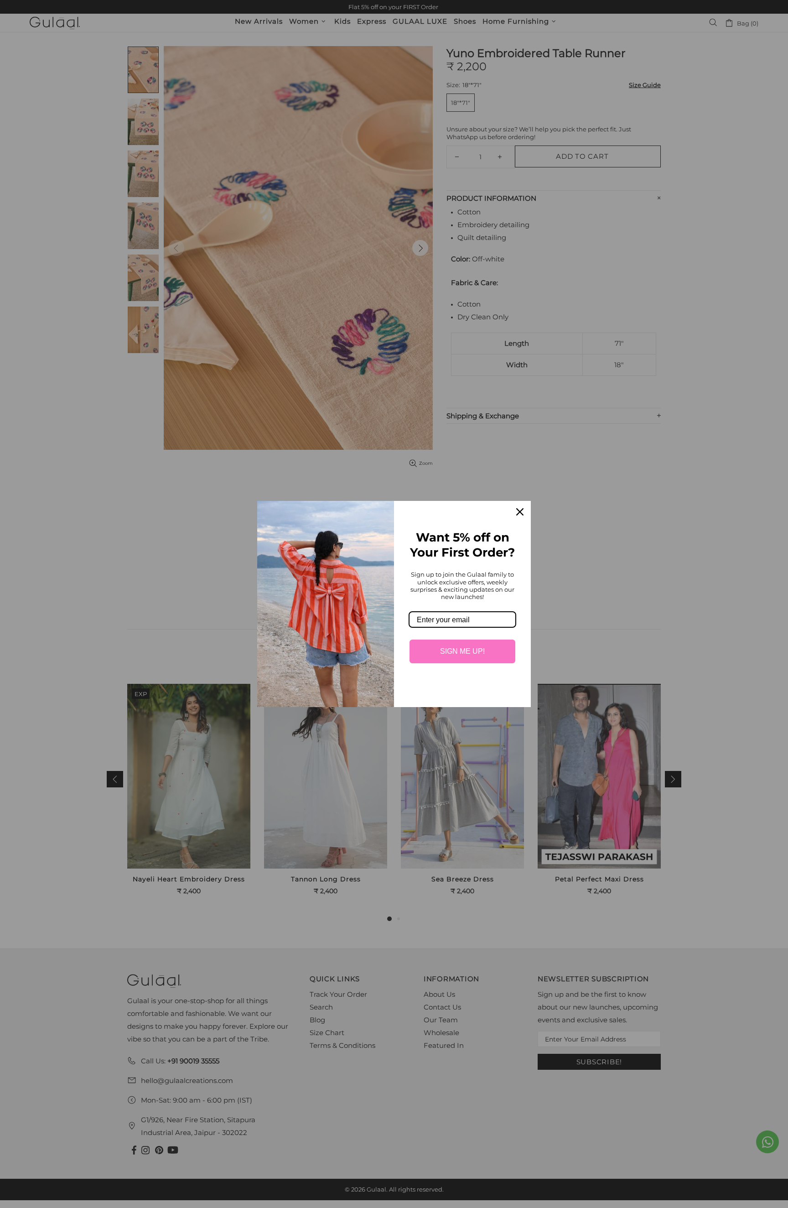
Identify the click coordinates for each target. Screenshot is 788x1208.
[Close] (520, 512)
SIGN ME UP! (462, 651)
